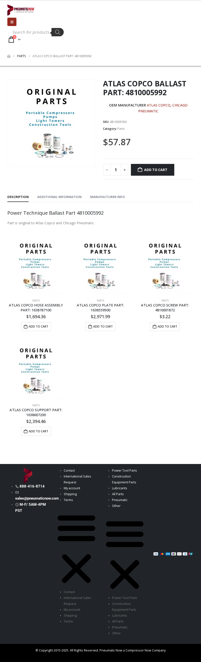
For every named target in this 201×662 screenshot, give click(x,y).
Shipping (70, 494)
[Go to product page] (35, 266)
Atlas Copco (158, 105)
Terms (68, 500)
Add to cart (155, 169)
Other (116, 506)
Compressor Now (138, 650)
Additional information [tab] (59, 197)
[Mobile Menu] (11, 22)
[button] (76, 548)
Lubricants (119, 488)
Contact (69, 470)
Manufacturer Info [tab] (107, 197)
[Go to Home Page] (8, 56)
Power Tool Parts (124, 470)
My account (72, 488)
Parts (121, 129)
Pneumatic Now (111, 650)
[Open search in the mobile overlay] (35, 32)
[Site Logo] (20, 10)
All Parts (118, 494)
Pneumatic (119, 500)
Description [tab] (18, 197)
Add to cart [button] (38, 326)
